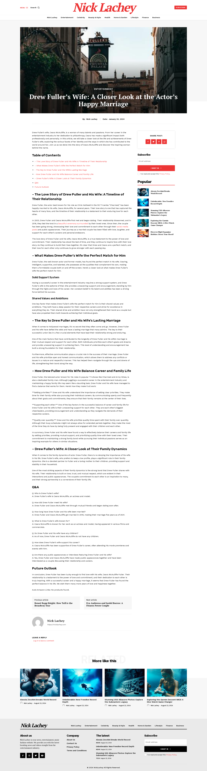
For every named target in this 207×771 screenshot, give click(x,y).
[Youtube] (42, 755)
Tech (98, 758)
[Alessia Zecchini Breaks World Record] (143, 192)
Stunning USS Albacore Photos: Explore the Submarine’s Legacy (160, 212)
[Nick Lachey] (38, 622)
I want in (155, 168)
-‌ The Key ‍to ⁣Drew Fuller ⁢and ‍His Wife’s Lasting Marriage (61, 170)
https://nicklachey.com (56, 625)
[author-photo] (21, 703)
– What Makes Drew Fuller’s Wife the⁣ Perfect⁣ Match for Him (62, 165)
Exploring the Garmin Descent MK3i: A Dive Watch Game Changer (162, 222)
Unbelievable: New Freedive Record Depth (115, 746)
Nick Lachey (91, 119)
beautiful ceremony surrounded (73, 223)
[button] (35, 7)
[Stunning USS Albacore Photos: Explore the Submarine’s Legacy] (143, 213)
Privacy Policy (164, 174)
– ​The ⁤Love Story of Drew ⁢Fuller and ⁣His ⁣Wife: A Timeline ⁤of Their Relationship (71, 161)
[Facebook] (148, 141)
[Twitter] (153, 141)
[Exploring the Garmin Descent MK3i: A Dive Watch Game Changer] (143, 223)
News (98, 743)
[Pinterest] (159, 141)
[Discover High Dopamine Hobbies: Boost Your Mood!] (143, 233)
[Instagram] (29, 755)
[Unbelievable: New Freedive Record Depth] (143, 202)
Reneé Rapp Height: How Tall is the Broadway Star (53, 604)
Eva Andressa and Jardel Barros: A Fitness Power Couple (104, 604)
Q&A (36, 183)
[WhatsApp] (164, 141)
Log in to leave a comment (43, 641)
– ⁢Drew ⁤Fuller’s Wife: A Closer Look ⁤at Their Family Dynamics (63, 178)
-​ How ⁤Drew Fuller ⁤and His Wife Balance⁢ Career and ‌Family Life (64, 174)
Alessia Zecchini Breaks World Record (160, 192)
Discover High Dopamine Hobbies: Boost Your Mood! (162, 233)
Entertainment (103, 89)
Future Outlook (42, 187)
